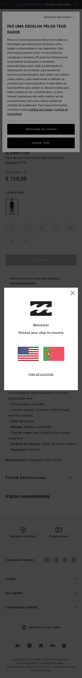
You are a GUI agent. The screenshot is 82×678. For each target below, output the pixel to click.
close (72, 293)
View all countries (41, 374)
